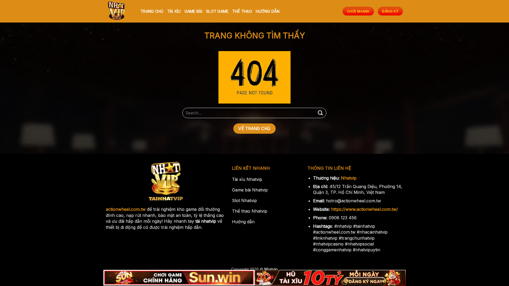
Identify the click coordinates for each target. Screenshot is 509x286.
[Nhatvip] (119, 11)
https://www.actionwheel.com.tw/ (364, 209)
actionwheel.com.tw (126, 209)
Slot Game (217, 11)
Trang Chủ (152, 11)
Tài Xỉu (174, 11)
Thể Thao (242, 11)
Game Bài (193, 11)
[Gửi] (320, 113)
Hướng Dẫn (268, 11)
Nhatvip (349, 178)
